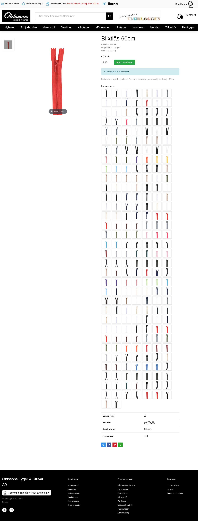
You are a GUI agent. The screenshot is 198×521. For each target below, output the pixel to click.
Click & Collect (74, 493)
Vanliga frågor (123, 509)
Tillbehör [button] (170, 27)
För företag (122, 501)
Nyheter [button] (10, 27)
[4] (11, 510)
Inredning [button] (138, 27)
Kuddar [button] (155, 27)
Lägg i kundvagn (124, 62)
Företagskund (73, 485)
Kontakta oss (73, 497)
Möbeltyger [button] (103, 27)
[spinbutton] (107, 62)
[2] (4, 510)
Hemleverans (73, 501)
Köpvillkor (72, 489)
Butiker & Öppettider (175, 493)
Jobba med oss (173, 485)
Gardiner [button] (66, 27)
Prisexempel (123, 493)
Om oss (170, 489)
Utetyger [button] (121, 27)
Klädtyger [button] (84, 27)
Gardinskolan (123, 489)
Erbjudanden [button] (29, 27)
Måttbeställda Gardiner (127, 485)
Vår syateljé (122, 497)
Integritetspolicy (74, 505)
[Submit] (109, 16)
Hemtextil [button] (49, 27)
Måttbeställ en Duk (125, 505)
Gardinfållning (123, 513)
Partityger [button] (188, 27)
